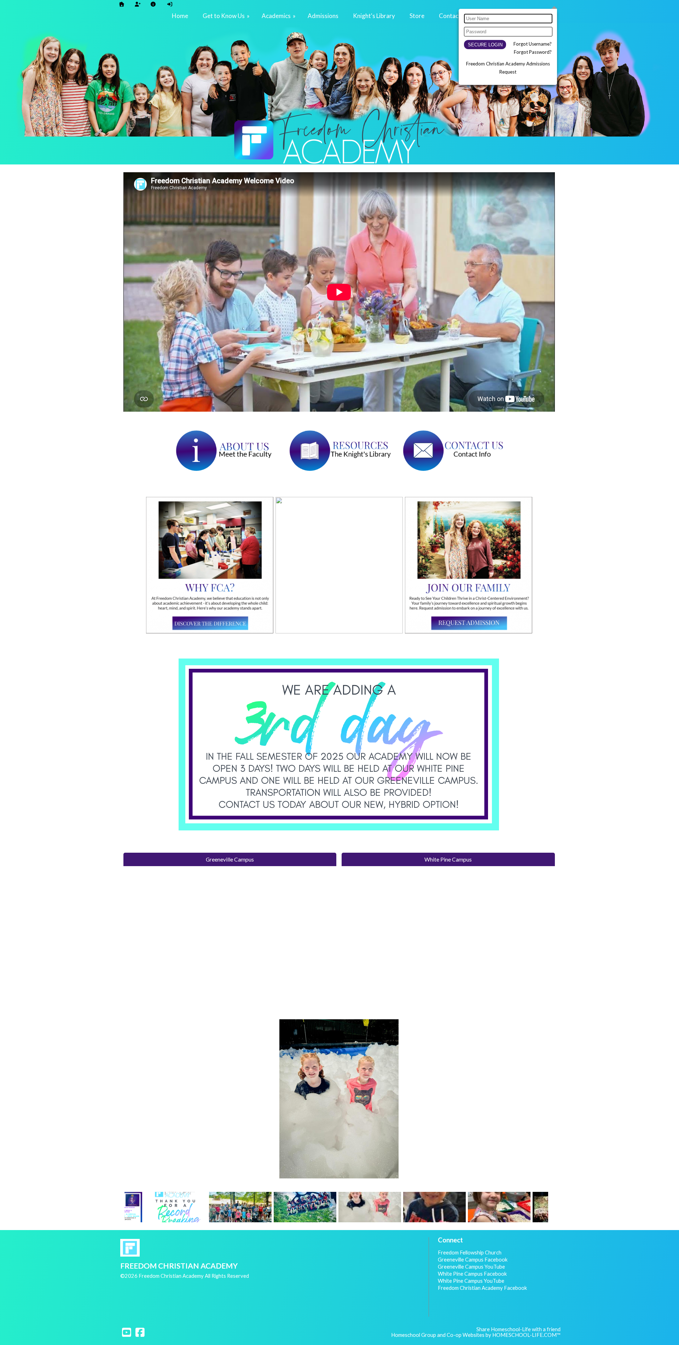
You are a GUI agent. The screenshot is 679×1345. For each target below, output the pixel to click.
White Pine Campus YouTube (471, 1281)
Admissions (323, 15)
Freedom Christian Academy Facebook (482, 1288)
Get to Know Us (227, 15)
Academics (279, 15)
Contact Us (454, 15)
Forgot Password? (533, 52)
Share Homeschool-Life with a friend (518, 1329)
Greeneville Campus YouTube (471, 1267)
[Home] (121, 4)
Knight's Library (374, 15)
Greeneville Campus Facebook (472, 1260)
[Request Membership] (137, 4)
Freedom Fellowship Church (469, 1253)
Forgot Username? (532, 44)
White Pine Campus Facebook (472, 1274)
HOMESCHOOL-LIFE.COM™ (526, 1335)
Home (180, 15)
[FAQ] (153, 4)
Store (417, 15)
